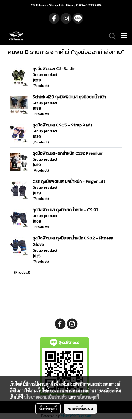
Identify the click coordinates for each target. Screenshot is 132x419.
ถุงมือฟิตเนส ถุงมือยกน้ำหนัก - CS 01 (65, 210)
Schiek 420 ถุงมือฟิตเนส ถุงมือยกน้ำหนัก (69, 97)
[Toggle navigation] (124, 36)
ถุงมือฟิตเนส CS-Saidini (54, 68)
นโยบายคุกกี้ (88, 397)
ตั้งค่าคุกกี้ (48, 408)
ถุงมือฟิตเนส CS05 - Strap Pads (62, 125)
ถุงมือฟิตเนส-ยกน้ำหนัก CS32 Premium (68, 153)
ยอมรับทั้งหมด (80, 408)
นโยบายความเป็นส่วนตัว (45, 397)
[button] (110, 36)
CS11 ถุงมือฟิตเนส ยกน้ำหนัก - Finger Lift (69, 181)
